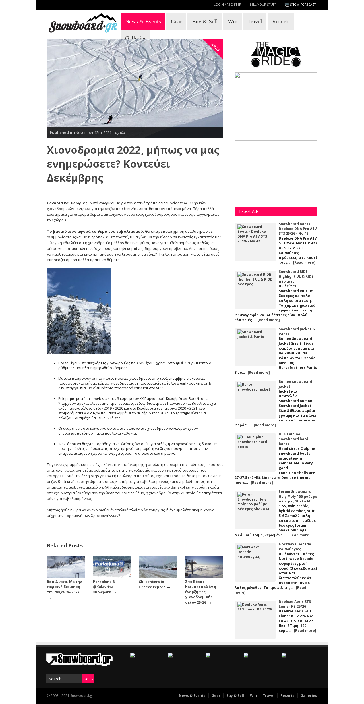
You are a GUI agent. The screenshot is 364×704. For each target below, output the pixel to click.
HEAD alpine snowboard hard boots (293, 439)
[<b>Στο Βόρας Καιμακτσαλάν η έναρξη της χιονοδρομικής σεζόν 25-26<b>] (204, 576)
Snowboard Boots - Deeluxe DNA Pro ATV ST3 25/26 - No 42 (298, 228)
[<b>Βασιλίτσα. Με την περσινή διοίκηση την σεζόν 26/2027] (66, 576)
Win (232, 21)
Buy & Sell (205, 21)
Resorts (280, 21)
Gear (176, 21)
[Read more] (304, 262)
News (216, 47)
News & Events (143, 21)
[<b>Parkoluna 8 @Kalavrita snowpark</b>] (112, 576)
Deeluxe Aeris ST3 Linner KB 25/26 (295, 604)
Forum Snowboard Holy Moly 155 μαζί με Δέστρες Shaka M (298, 496)
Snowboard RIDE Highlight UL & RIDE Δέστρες (296, 276)
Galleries (135, 38)
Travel (254, 21)
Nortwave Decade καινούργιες (295, 546)
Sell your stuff (263, 4)
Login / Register (227, 4)
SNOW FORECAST (303, 4)
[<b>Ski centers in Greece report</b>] (158, 576)
